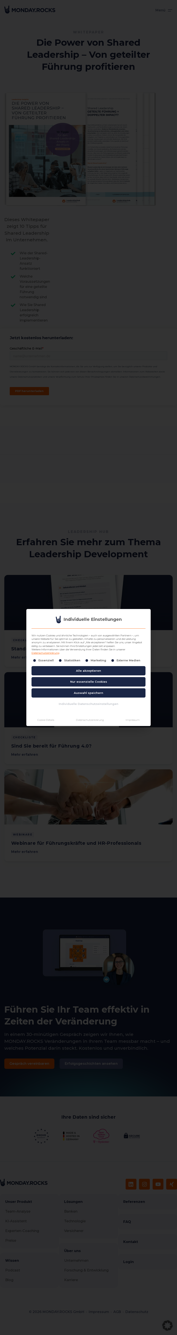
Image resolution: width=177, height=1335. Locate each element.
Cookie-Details (45, 719)
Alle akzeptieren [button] (88, 670)
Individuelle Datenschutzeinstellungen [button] (88, 704)
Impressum (133, 719)
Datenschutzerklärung (45, 652)
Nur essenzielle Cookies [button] (88, 681)
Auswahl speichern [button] (88, 693)
